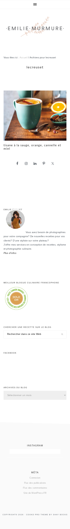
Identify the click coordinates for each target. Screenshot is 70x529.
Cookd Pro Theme (37, 515)
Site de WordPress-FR (34, 493)
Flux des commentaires (35, 488)
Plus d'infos (10, 253)
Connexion (35, 477)
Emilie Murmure (35, 29)
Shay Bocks (60, 515)
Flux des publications (35, 483)
